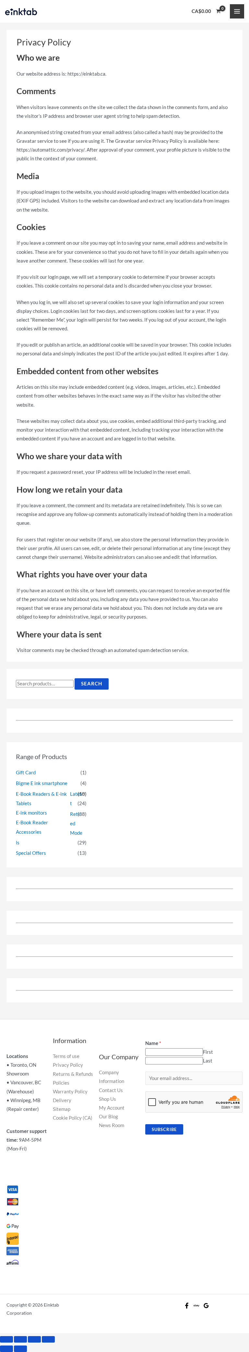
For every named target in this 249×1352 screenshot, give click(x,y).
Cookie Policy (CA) (72, 1118)
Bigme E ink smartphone (41, 783)
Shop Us (107, 1099)
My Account (111, 1108)
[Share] (20, 1339)
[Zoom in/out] (48, 1339)
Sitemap (61, 1109)
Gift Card (26, 772)
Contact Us (111, 1090)
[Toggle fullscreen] (34, 1339)
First (208, 1052)
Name (153, 1043)
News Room (111, 1125)
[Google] (206, 1306)
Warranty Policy (70, 1091)
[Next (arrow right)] (20, 1349)
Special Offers (31, 853)
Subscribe (164, 1129)
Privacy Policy (68, 1065)
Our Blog (108, 1116)
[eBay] (196, 1306)
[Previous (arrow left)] (6, 1349)
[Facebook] (187, 1306)
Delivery (62, 1100)
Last (207, 1060)
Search (91, 683)
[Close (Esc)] (6, 1339)
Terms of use (66, 1056)
